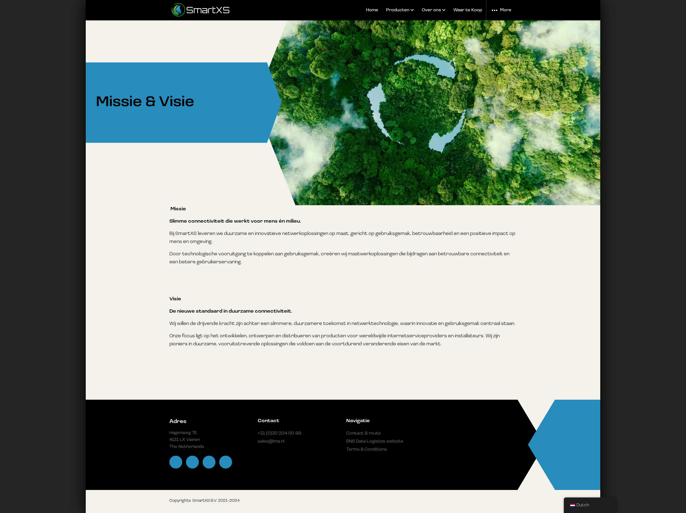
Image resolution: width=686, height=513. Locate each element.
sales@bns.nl (271, 441)
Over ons (431, 10)
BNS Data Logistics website (374, 441)
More (505, 10)
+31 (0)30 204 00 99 (279, 433)
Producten (397, 10)
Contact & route (363, 433)
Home (372, 10)
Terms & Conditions (366, 449)
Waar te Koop (467, 10)
